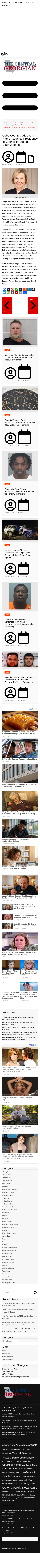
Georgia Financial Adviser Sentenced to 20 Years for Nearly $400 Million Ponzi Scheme (20, 422)
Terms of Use (29, 2)
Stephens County (8, 1268)
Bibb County (6, 1183)
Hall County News (8, 1227)
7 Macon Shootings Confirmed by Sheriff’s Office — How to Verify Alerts (19, 1304)
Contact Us (6, 5)
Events (4, 1215)
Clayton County (7, 1195)
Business (5, 1186)
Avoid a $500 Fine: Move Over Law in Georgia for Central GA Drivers (18, 1311)
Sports (4, 1265)
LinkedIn (5, 50)
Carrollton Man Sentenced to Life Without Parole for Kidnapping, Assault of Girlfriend (20, 357)
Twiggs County (7, 1277)
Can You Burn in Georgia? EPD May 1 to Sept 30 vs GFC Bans (19, 1317)
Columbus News (8, 1204)
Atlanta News (6, 1178)
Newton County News (9, 1248)
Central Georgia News (9, 1189)
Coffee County (7, 1201)
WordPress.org (7, 1359)
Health (4, 1230)
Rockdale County (8, 1262)
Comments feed (7, 1356)
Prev (6, 312)
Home (4, 2)
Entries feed (6, 1353)
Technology (6, 1271)
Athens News (6, 1175)
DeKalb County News (9, 1210)
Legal (29, 164)
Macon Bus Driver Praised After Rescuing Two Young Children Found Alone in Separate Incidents (19, 1324)
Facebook (2, 50)
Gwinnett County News (10, 1224)
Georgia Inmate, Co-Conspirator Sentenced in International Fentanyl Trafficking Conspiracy (19, 679)
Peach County (7, 1256)
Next (31, 299)
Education (5, 1213)
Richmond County (8, 1259)
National (5, 1245)
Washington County (8, 1282)
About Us (10, 2)
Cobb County (6, 1198)
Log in (4, 1350)
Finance (5, 1218)
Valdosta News (7, 1280)
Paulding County (7, 1253)
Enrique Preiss (7, 164)
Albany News (6, 1172)
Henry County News (9, 1233)
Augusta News (7, 1180)
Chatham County (8, 1192)
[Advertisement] (20, 27)
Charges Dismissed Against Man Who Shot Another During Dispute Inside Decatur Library (19, 1330)
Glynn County (7, 1221)
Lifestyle (5, 1242)
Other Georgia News (9, 1250)
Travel (4, 1274)
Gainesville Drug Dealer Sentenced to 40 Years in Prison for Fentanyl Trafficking (19, 491)
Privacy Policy (19, 2)
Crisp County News (8, 1207)
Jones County (7, 1236)
